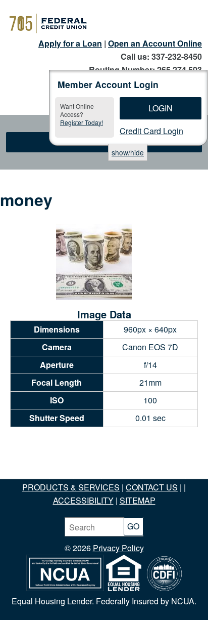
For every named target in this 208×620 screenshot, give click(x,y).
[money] (94, 296)
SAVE (88, 474)
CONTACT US (152, 487)
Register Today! (81, 122)
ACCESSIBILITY (83, 500)
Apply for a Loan (70, 43)
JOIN (63, 474)
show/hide (128, 152)
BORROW (163, 474)
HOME (34, 474)
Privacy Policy (118, 548)
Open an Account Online (155, 43)
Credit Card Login (151, 131)
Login (160, 108)
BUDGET (122, 474)
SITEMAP (137, 500)
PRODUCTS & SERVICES (71, 487)
